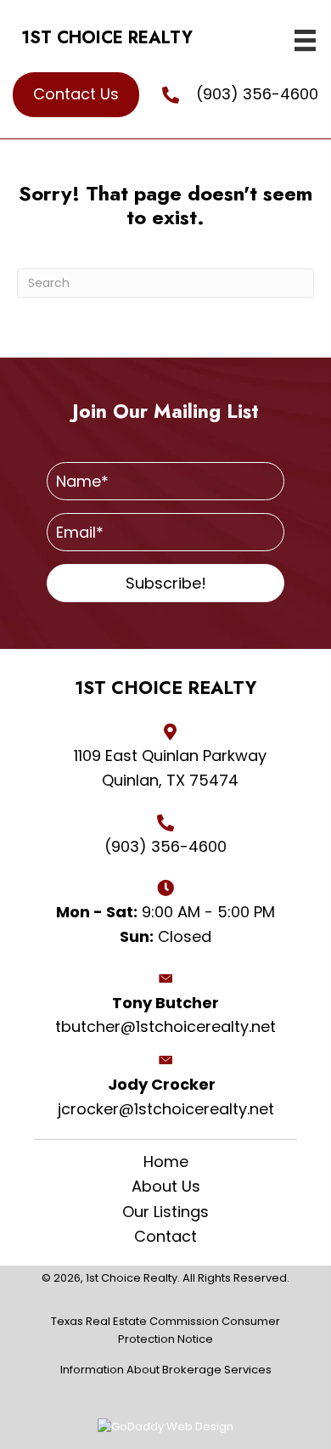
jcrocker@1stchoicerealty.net (166, 1108)
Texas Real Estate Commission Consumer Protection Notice (165, 1330)
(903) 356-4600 (257, 93)
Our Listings (165, 1212)
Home (165, 1162)
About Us (166, 1186)
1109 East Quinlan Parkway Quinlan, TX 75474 (170, 768)
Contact (165, 1236)
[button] (165, 583)
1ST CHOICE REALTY (107, 37)
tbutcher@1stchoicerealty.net (165, 1026)
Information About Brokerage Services (166, 1370)
